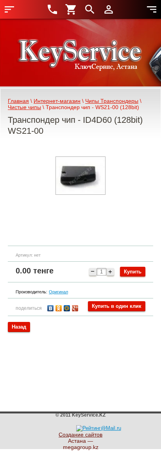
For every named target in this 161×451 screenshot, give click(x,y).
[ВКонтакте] (51, 307)
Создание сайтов (80, 434)
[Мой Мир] (68, 307)
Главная (18, 101)
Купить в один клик (116, 306)
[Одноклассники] (59, 307)
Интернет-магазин (57, 101)
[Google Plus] (76, 307)
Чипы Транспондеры (111, 101)
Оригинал (58, 291)
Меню (9, 9)
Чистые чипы (24, 107)
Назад (19, 327)
